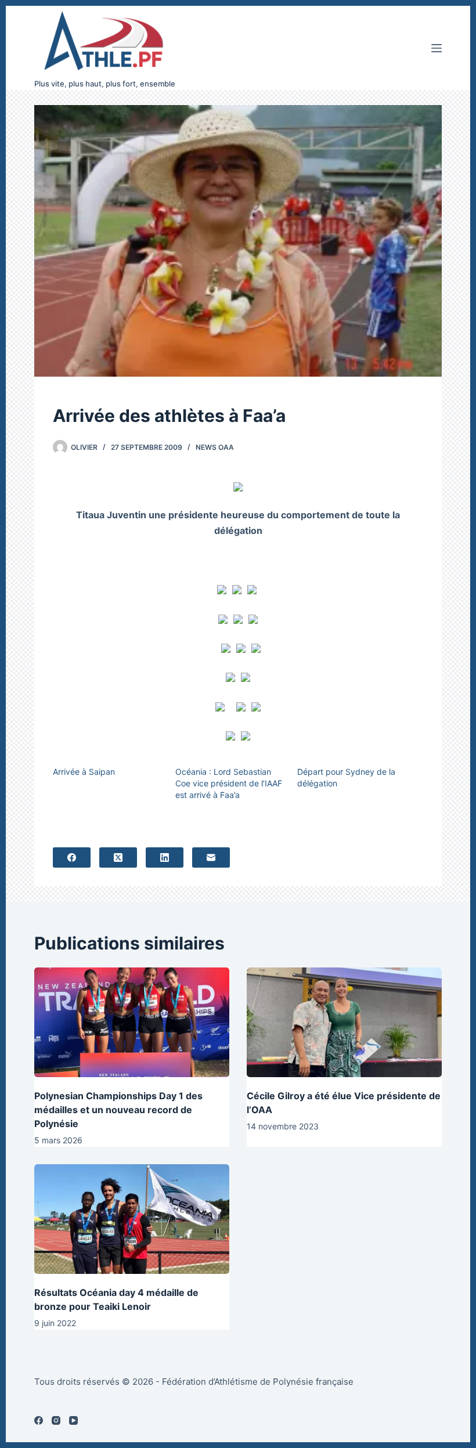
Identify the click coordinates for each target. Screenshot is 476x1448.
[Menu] (436, 48)
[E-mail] (211, 857)
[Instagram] (56, 1420)
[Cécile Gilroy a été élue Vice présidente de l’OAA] (344, 1022)
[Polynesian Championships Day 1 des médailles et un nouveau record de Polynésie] (131, 1022)
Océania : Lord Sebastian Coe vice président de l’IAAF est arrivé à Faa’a (228, 783)
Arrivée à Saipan (84, 772)
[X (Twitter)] (118, 857)
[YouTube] (73, 1420)
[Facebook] (72, 857)
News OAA (215, 447)
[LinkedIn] (164, 857)
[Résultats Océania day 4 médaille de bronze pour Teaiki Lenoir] (131, 1219)
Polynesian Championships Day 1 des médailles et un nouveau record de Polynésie (118, 1109)
